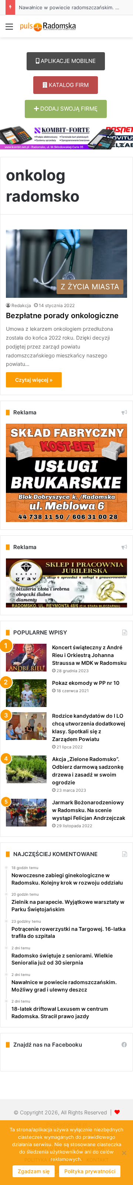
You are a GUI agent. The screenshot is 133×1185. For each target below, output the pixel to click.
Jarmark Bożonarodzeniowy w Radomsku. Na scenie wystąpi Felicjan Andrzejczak (88, 810)
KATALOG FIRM (68, 84)
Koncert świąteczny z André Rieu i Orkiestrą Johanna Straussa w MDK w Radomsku (89, 655)
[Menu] (9, 29)
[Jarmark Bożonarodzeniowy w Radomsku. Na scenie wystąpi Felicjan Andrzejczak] (26, 813)
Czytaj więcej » (33, 380)
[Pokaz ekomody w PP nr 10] (26, 693)
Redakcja (21, 305)
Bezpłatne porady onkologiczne (62, 315)
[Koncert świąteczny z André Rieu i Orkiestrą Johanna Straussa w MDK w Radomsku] (26, 657)
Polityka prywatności (89, 1171)
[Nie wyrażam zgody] (123, 1153)
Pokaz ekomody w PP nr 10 (85, 683)
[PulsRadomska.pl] (48, 26)
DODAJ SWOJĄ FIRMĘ (68, 108)
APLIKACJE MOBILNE (67, 60)
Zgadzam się (34, 1171)
